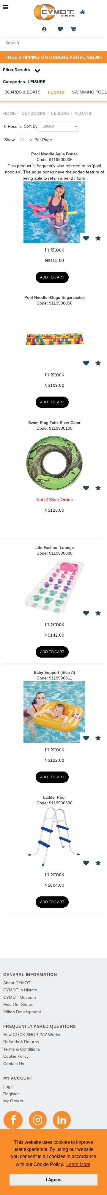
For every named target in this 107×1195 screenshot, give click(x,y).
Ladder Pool (54, 797)
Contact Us (13, 1063)
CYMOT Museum (19, 997)
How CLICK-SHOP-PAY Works (31, 1034)
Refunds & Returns (21, 1041)
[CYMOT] (53, 12)
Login (44, 29)
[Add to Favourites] (97, 238)
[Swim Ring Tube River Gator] (54, 462)
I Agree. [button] (53, 1179)
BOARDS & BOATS (22, 92)
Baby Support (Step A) (54, 672)
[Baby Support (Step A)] (54, 712)
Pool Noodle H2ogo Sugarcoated (54, 297)
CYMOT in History (20, 990)
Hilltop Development (22, 1011)
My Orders (13, 1101)
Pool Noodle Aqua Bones (54, 154)
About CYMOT (17, 982)
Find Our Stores (18, 1004)
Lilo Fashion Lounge (54, 547)
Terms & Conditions (21, 1049)
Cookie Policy (16, 1056)
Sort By (30, 126)
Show (9, 139)
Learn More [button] (78, 1164)
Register (11, 1093)
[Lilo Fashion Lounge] (54, 587)
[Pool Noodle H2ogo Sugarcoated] (54, 337)
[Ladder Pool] (54, 837)
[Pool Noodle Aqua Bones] (54, 212)
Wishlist (60, 29)
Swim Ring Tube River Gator (54, 423)
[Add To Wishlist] (86, 238)
